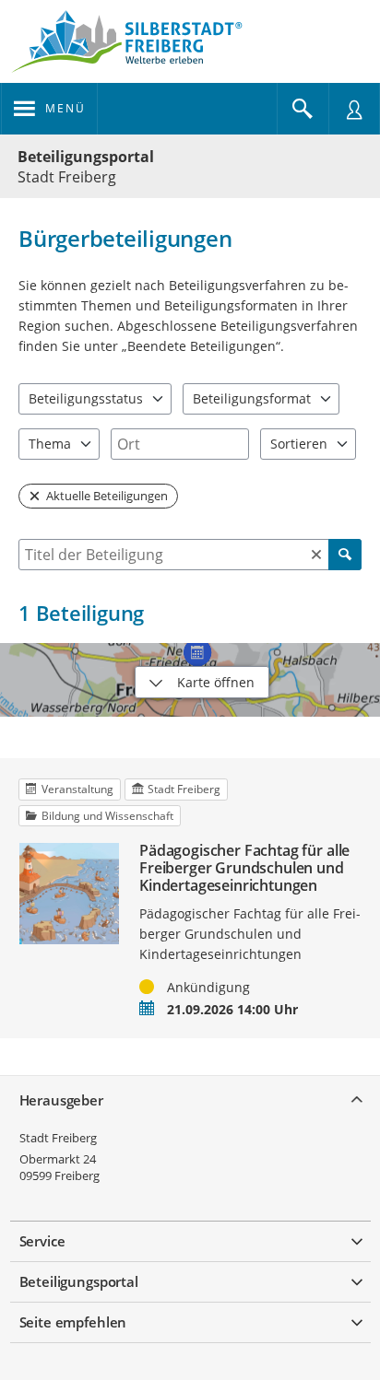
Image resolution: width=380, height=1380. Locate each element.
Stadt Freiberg (58, 1137)
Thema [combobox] (50, 443)
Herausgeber (61, 1100)
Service (42, 1241)
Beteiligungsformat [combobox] (252, 398)
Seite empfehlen (73, 1322)
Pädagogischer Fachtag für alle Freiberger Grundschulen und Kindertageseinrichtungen (244, 868)
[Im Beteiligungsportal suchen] (302, 108)
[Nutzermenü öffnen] (354, 108)
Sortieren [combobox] (298, 443)
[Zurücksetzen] (316, 554)
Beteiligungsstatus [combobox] (86, 398)
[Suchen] (345, 554)
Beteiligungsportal (86, 156)
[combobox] (180, 444)
